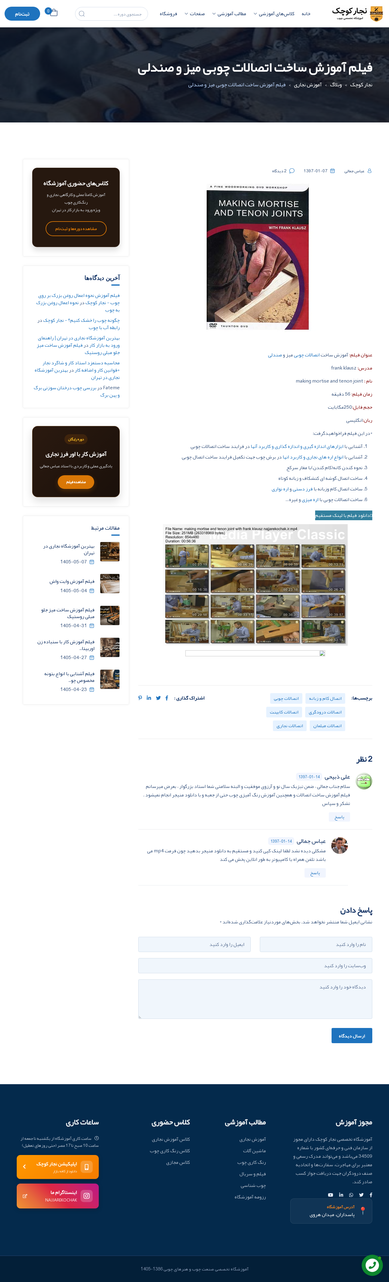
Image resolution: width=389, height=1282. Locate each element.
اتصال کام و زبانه (325, 698)
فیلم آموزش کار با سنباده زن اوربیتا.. (66, 645)
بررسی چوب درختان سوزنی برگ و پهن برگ (77, 391)
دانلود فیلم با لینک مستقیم (342, 515)
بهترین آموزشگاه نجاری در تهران (69, 549)
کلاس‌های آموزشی (276, 14)
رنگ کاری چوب (251, 1162)
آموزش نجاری (252, 1139)
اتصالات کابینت (284, 712)
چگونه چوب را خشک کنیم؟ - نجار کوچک (81, 320)
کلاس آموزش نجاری (171, 1139)
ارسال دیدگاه (352, 1035)
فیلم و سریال (252, 1174)
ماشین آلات (254, 1150)
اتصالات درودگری (325, 712)
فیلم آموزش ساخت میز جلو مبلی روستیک (78, 348)
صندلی (275, 355)
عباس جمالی (354, 171)
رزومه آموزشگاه (250, 1197)
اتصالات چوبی (307, 355)
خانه (306, 14)
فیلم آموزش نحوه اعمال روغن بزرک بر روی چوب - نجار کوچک (79, 299)
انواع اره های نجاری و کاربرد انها (313, 457)
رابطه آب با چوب (104, 327)
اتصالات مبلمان (327, 725)
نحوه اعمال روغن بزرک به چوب (78, 306)
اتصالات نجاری (290, 725)
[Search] (81, 13)
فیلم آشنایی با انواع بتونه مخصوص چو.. (69, 677)
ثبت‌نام (22, 14)
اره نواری (280, 489)
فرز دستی (303, 489)
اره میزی (310, 499)
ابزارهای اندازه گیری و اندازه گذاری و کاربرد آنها (297, 446)
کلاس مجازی (178, 1162)
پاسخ (339, 816)
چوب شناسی (253, 1185)
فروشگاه (168, 14)
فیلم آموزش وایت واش (72, 581)
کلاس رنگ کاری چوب (170, 1150)
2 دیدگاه (279, 171)
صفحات (197, 14)
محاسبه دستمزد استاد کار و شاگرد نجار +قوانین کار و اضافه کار (81, 366)
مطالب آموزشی (232, 14)
